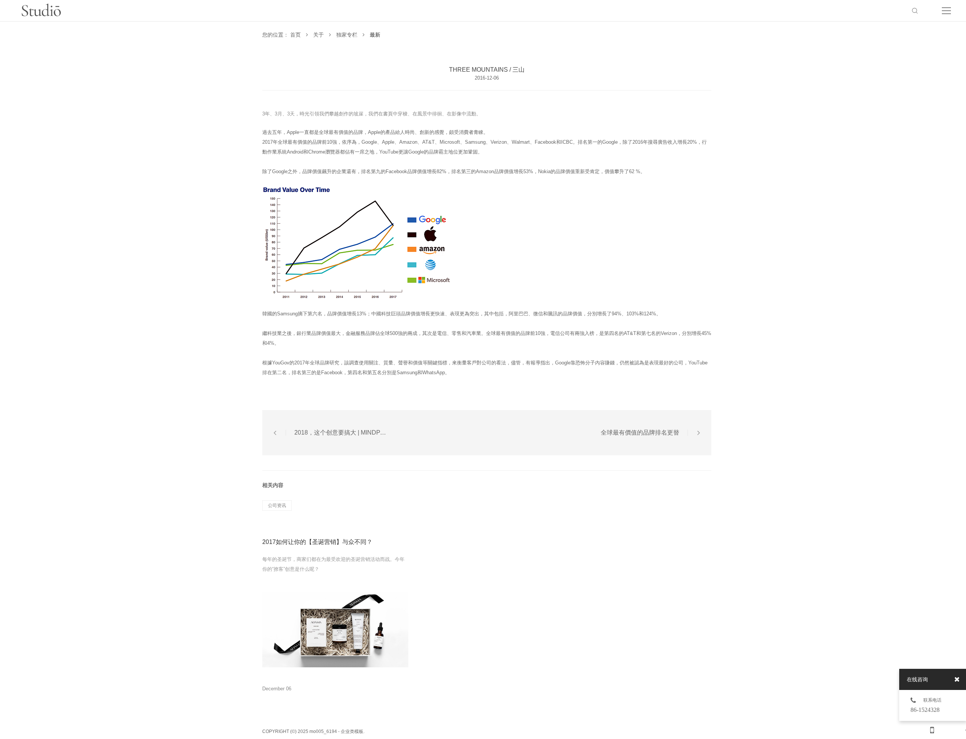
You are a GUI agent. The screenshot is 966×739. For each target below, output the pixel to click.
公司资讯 (277, 505)
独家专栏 (347, 35)
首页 (296, 35)
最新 (375, 35)
